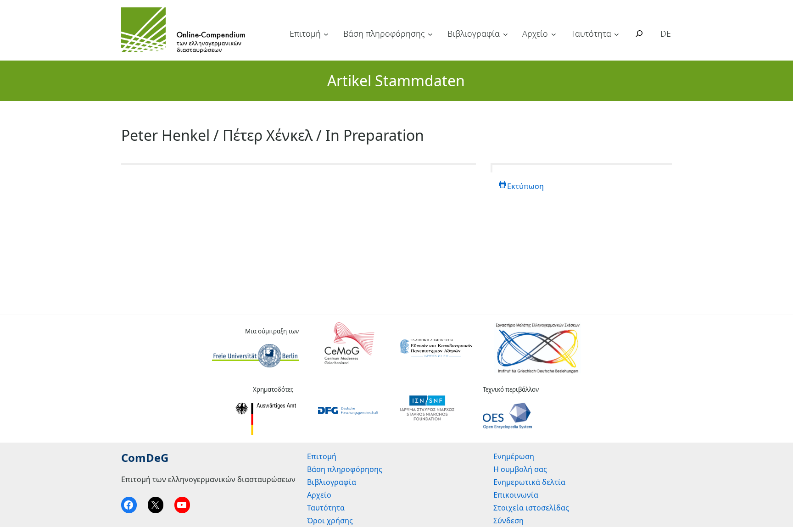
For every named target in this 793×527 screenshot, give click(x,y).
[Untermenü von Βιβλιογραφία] (505, 34)
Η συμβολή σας (520, 469)
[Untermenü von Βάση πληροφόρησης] (430, 34)
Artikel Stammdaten (396, 80)
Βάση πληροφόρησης (384, 33)
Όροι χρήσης (330, 521)
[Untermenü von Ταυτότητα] (616, 34)
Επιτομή (305, 33)
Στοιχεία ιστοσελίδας (531, 508)
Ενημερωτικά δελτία (529, 482)
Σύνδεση (508, 521)
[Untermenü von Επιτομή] (326, 34)
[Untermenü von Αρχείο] (553, 34)
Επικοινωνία (515, 495)
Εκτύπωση (525, 186)
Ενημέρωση (513, 456)
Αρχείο (535, 33)
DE (665, 33)
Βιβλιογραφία (473, 33)
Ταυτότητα (591, 33)
